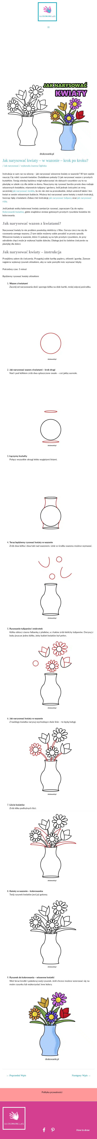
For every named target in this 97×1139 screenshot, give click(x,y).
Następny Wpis (81, 1075)
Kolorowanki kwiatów (13, 212)
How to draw (83, 1130)
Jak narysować (11, 166)
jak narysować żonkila (23, 191)
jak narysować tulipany (60, 198)
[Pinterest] (53, 1130)
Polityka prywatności (52, 1092)
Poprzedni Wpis (16, 1075)
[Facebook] (44, 1130)
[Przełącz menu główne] (48, 27)
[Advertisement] (48, 50)
